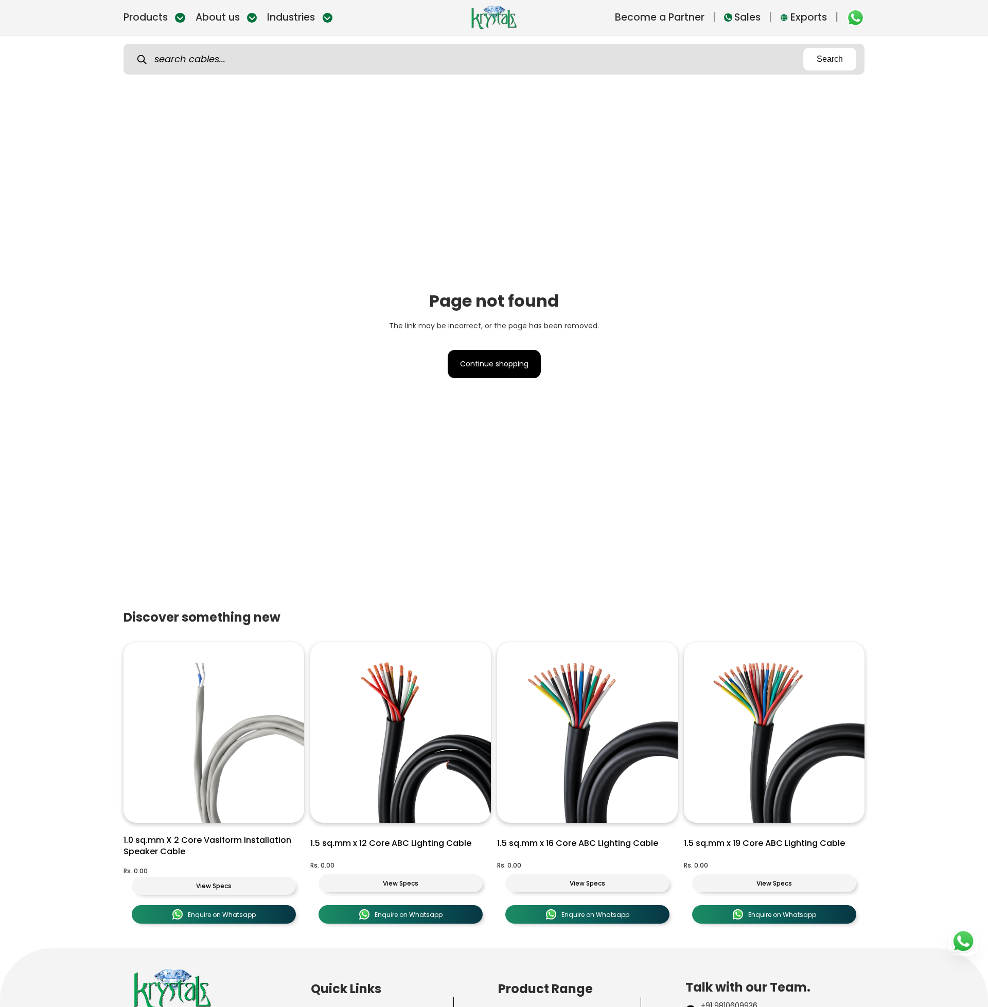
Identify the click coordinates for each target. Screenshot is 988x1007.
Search (830, 59)
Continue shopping (494, 364)
